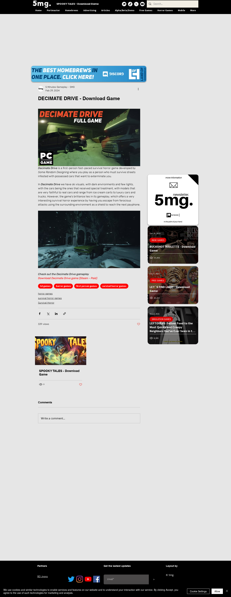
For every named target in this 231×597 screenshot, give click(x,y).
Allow (217, 591)
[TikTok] (130, 4)
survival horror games (114, 286)
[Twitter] (71, 579)
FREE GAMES (158, 280)
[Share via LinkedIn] (56, 313)
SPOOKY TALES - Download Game (59, 372)
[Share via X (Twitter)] (48, 313)
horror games (63, 286)
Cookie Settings (198, 591)
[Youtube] (142, 4)
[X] (136, 4)
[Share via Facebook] (39, 313)
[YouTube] (88, 579)
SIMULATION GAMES (161, 319)
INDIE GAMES (158, 240)
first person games (86, 286)
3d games (45, 286)
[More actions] (138, 89)
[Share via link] (64, 313)
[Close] (227, 591)
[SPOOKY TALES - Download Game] (60, 350)
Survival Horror (46, 302)
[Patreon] (124, 4)
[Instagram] (79, 579)
